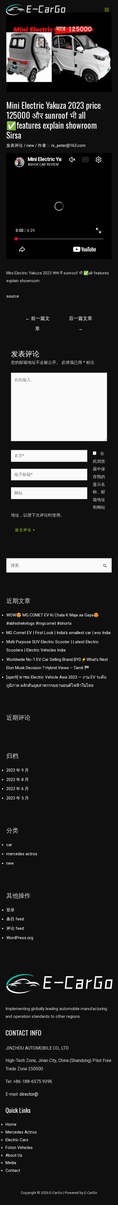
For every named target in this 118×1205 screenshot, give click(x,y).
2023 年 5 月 (17, 798)
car (9, 844)
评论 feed (15, 928)
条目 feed (15, 919)
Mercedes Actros (21, 1132)
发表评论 (14, 145)
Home (10, 1124)
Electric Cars (16, 1139)
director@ (28, 1094)
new (30, 145)
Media (10, 1162)
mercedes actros (21, 853)
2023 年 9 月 (17, 770)
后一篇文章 (80, 320)
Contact (12, 1170)
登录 (10, 909)
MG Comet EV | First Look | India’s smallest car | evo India (58, 632)
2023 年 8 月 (17, 779)
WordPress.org (19, 937)
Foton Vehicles (19, 1147)
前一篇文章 (37, 320)
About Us (13, 1155)
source (12, 296)
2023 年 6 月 (17, 788)
